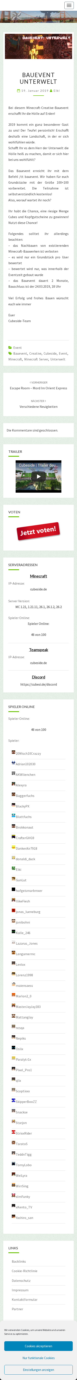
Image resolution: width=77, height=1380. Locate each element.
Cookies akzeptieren (38, 1346)
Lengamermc (25, 954)
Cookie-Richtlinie (24, 1271)
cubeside (50, 353)
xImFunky (23, 1196)
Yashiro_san (24, 1217)
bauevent (20, 353)
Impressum (20, 1290)
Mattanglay (24, 1017)
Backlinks (19, 1261)
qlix (18, 1080)
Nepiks (21, 1038)
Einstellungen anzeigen (38, 1370)
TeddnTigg (24, 1154)
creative (35, 353)
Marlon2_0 (23, 996)
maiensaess (24, 985)
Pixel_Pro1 (24, 1070)
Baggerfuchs (25, 795)
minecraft (15, 359)
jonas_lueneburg (28, 912)
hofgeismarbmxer (29, 890)
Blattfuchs (24, 817)
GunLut (21, 880)
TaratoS (22, 1144)
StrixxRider (24, 1133)
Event (17, 347)
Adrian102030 (26, 764)
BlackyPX (22, 806)
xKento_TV (24, 1207)
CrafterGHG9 (25, 838)
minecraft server (36, 359)
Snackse (22, 1112)
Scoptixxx (23, 1091)
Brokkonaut (24, 827)
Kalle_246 (23, 933)
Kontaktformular (24, 1299)
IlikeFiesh (23, 901)
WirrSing (22, 1186)
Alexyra (21, 785)
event (63, 353)
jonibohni (23, 922)
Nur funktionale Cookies (38, 1358)
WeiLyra (21, 1175)
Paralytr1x (23, 1059)
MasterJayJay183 (28, 1006)
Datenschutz (21, 1280)
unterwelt (57, 359)
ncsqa (20, 1028)
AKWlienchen (25, 774)
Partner (17, 1309)
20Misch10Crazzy (28, 753)
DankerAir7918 (26, 848)
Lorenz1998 (24, 975)
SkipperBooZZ (26, 1101)
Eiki (57, 90)
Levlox (20, 964)
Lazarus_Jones (27, 943)
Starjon (21, 1123)
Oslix (19, 1049)
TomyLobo (24, 1165)
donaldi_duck (25, 859)
